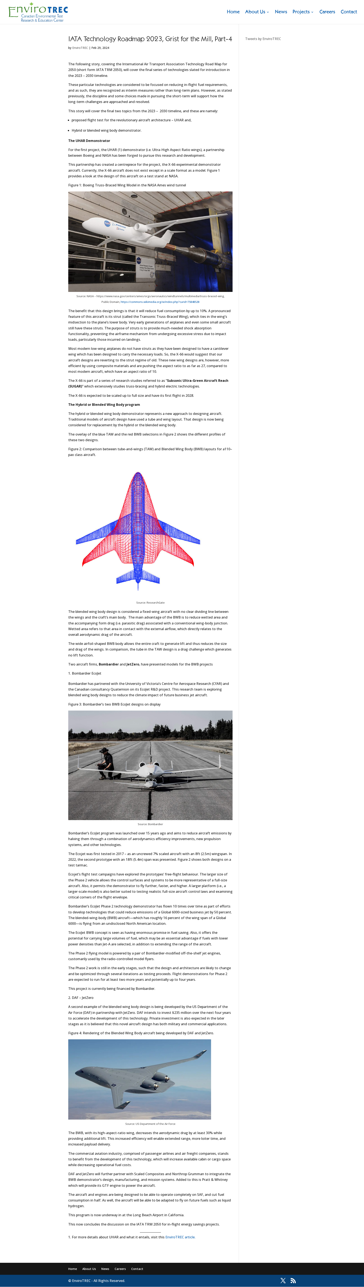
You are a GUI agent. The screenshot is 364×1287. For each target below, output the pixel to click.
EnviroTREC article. (180, 1237)
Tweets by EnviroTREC (263, 38)
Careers (327, 12)
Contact (349, 12)
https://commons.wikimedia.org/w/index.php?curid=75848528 (160, 302)
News (281, 12)
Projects (301, 12)
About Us (255, 12)
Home (233, 12)
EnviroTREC (80, 48)
